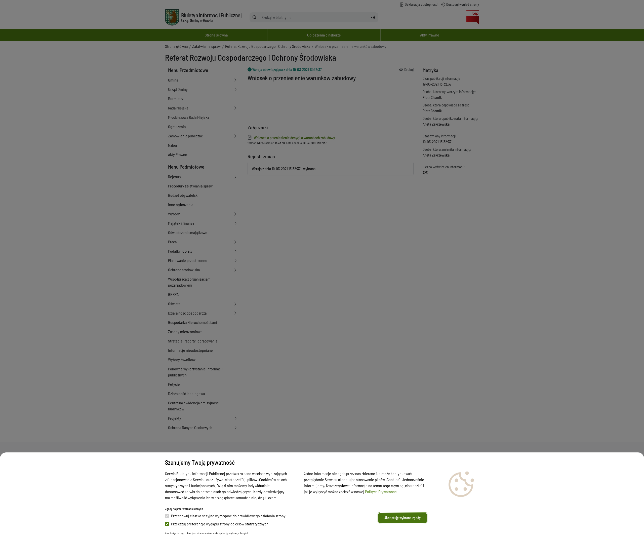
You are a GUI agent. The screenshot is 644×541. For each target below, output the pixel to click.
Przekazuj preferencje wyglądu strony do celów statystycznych (219, 523)
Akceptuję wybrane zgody (402, 518)
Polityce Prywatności (381, 491)
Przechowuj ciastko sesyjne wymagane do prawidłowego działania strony (228, 515)
